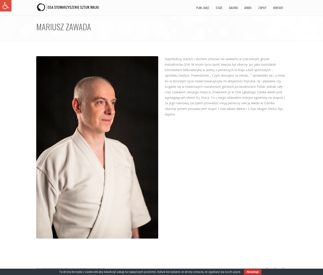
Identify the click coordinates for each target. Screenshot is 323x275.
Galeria (233, 7)
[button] (5, 5)
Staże (219, 7)
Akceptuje (253, 272)
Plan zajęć (202, 7)
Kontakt (278, 7)
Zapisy (262, 7)
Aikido (248, 7)
